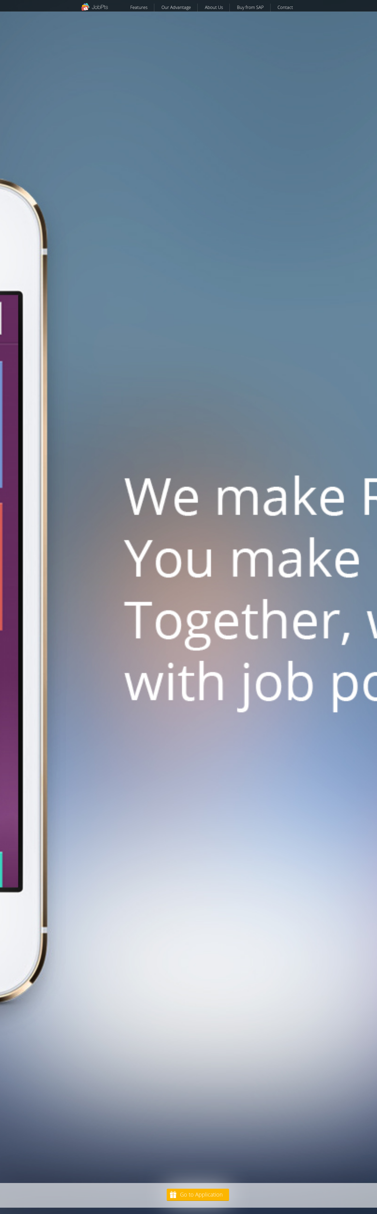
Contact (285, 7)
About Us (214, 7)
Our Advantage (176, 7)
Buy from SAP (250, 7)
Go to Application (201, 1194)
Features (138, 7)
